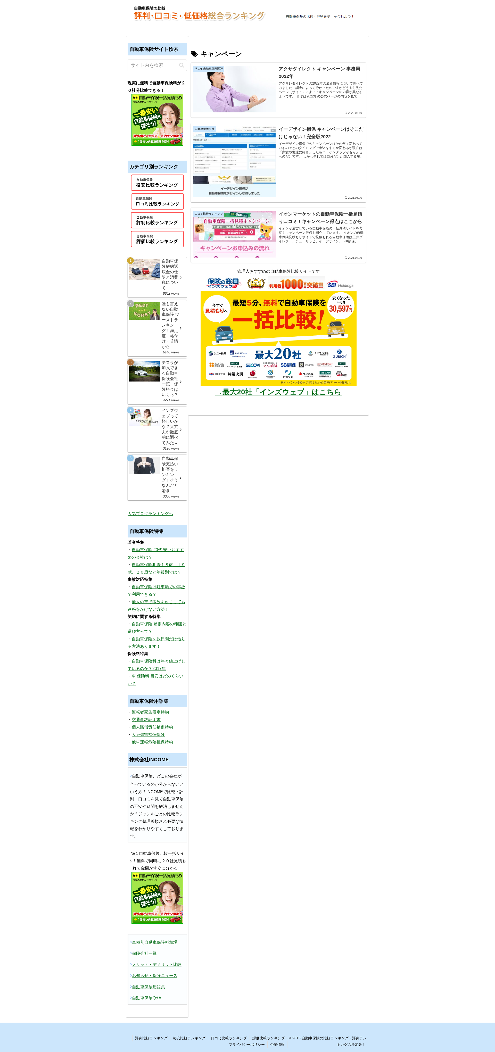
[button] (181, 65)
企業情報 (277, 1044)
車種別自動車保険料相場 (154, 942)
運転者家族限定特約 (150, 712)
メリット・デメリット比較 (157, 964)
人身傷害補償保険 (148, 734)
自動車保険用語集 (148, 987)
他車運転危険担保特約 (152, 742)
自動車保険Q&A (146, 998)
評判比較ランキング (151, 1038)
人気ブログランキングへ (150, 513)
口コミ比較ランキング (229, 1038)
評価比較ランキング (268, 1038)
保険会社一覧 (144, 953)
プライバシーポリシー (247, 1044)
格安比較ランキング (189, 1038)
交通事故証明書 (146, 719)
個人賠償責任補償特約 (152, 727)
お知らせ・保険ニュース (154, 975)
